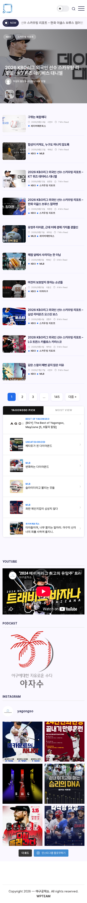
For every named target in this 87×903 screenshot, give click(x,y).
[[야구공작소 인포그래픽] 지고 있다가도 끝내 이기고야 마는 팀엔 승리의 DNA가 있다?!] (64, 784)
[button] (63, 9)
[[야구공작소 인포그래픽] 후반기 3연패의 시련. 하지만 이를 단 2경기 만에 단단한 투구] (22, 826)
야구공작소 (42, 891)
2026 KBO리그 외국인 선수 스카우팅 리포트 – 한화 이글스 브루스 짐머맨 (38, 70)
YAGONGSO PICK (23, 410)
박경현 (19, 81)
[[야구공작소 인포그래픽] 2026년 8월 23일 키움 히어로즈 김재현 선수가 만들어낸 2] (64, 742)
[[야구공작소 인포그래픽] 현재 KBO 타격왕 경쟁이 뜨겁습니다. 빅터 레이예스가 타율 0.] (64, 826)
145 (57, 397)
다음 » (72, 397)
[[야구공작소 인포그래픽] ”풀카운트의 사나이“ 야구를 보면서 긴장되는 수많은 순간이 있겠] (22, 742)
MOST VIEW (63, 410)
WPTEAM (43, 896)
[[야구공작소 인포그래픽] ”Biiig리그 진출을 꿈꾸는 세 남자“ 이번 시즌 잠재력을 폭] (22, 784)
